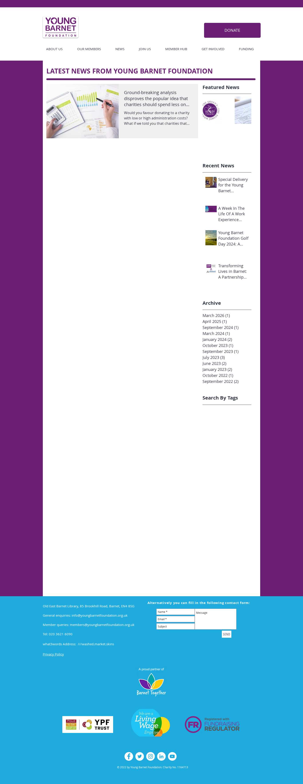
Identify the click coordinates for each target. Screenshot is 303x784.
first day (226, 492)
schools (208, 546)
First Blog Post (226, 429)
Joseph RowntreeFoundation (223, 438)
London (208, 443)
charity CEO (211, 473)
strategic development (219, 556)
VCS (252, 443)
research (238, 541)
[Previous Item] (210, 110)
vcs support (238, 565)
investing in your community (224, 507)
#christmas (231, 409)
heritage (209, 502)
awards (232, 468)
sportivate (239, 551)
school (253, 541)
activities (238, 463)
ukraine (221, 565)
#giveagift (243, 419)
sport (240, 546)
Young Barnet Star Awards (222, 458)
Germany (246, 429)
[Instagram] (150, 756)
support (246, 560)
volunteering (212, 570)
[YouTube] (172, 756)
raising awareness (216, 541)
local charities (213, 512)
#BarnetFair (211, 409)
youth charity (235, 575)
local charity (235, 512)
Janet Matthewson (216, 434)
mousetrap (211, 526)
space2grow (225, 546)
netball (226, 526)
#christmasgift (213, 419)
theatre (208, 565)
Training (222, 443)
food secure (211, 497)
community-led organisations (224, 482)
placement (210, 531)
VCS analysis (212, 448)
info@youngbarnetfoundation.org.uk (100, 615)
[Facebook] (128, 756)
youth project (212, 580)
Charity (208, 429)
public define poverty (218, 536)
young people (213, 575)
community (211, 477)
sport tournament (216, 551)
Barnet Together (239, 424)
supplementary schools (220, 560)
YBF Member (233, 448)
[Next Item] (244, 110)
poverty (226, 531)
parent (239, 526)
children (250, 473)
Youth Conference (216, 463)
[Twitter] (139, 756)
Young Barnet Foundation (221, 453)
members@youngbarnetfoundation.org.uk (102, 624)
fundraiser (245, 497)
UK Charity (239, 443)
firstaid (240, 492)
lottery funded (213, 517)
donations (238, 487)
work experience (236, 570)
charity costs (231, 473)
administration (213, 468)
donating (221, 487)
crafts (253, 482)
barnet (246, 468)
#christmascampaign (218, 414)
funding (228, 497)
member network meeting (222, 521)
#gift (230, 419)
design (207, 487)
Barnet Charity (213, 424)
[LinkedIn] (161, 756)
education (210, 492)
